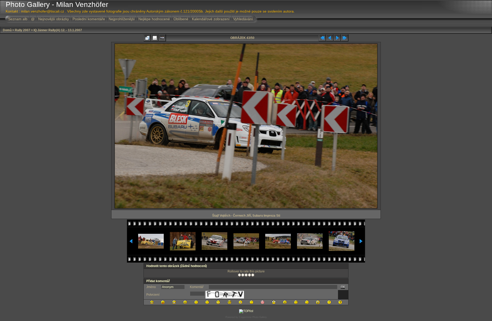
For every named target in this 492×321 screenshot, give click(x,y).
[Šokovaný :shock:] (274, 302)
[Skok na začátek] (322, 38)
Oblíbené (180, 19)
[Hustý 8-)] (229, 302)
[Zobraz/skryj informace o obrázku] (154, 38)
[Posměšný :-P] (163, 302)
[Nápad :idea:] (318, 302)
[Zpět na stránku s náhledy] (147, 38)
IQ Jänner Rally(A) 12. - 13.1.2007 (58, 30)
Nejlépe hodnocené (154, 19)
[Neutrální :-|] (196, 302)
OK (343, 287)
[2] (242, 275)
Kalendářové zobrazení (211, 19)
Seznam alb (17, 19)
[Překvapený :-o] (240, 302)
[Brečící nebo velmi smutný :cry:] (218, 302)
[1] (239, 275)
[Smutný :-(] (207, 302)
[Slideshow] (162, 38)
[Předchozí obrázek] (329, 38)
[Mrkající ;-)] (307, 302)
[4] (249, 275)
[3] (246, 275)
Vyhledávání (243, 19)
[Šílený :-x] (285, 302)
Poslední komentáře (89, 19)
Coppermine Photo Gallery (253, 317)
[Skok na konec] (344, 38)
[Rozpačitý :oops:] (262, 302)
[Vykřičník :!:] (329, 302)
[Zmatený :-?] (251, 302)
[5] (252, 275)
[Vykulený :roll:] (296, 302)
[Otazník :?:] (340, 302)
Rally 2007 (22, 30)
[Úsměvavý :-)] (185, 302)
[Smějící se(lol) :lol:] (152, 302)
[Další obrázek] (337, 38)
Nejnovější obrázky (53, 19)
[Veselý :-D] (174, 302)
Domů (7, 30)
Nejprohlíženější (122, 19)
